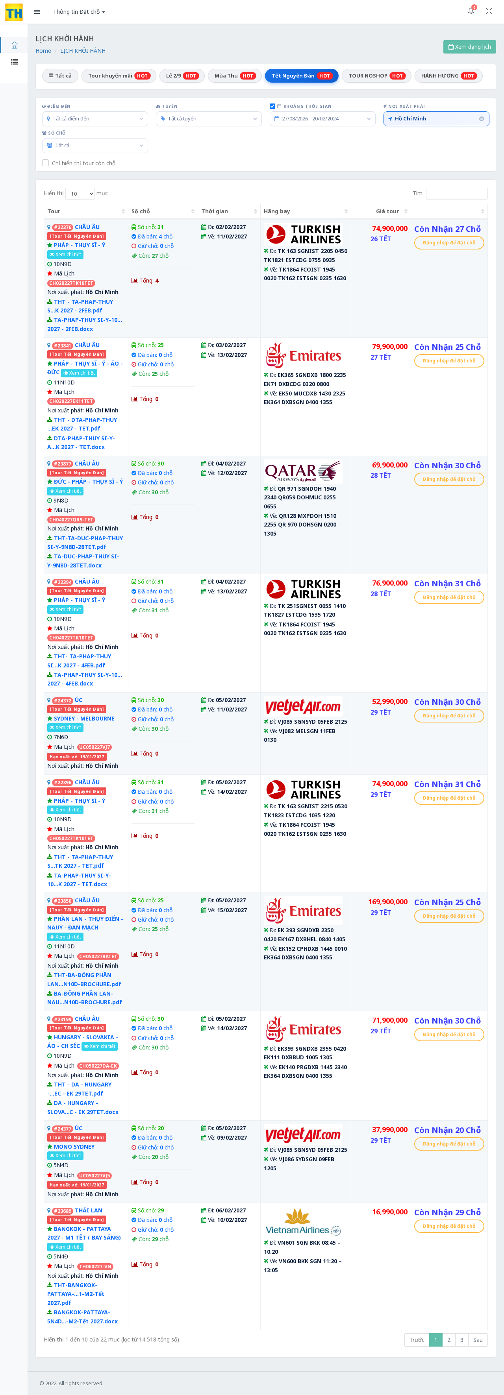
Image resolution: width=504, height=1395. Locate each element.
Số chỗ (56, 133)
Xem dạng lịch (472, 46)
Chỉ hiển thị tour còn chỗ (83, 163)
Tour (53, 211)
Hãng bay (277, 211)
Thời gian (214, 211)
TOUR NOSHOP (375, 75)
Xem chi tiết (67, 254)
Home (43, 50)
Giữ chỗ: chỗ (156, 245)
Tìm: (418, 192)
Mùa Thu (234, 75)
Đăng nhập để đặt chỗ (449, 242)
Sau (478, 1339)
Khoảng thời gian (308, 106)
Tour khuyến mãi (118, 75)
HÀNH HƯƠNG (447, 75)
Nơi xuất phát (406, 106)
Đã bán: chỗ (155, 236)
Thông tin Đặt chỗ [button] (77, 11)
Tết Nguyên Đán (301, 75)
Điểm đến (58, 106)
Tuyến (169, 106)
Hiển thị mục (76, 192)
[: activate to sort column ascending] (449, 211)
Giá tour (387, 211)
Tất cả (63, 75)
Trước (417, 1339)
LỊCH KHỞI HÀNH (83, 50)
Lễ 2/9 (181, 75)
